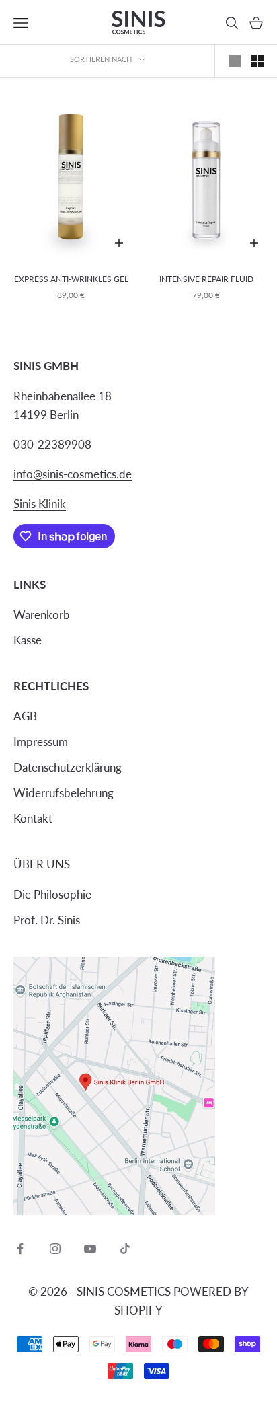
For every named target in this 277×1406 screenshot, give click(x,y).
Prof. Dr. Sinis (46, 920)
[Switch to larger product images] (235, 61)
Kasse (27, 640)
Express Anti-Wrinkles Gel (71, 279)
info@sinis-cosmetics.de (72, 474)
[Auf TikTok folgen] (125, 1248)
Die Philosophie (52, 894)
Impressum (40, 742)
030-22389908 (52, 444)
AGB (25, 716)
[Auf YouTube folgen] (90, 1248)
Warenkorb (41, 614)
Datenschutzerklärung (67, 767)
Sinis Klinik (39, 503)
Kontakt (32, 818)
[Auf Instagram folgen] (55, 1248)
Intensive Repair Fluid (206, 279)
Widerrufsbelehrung (63, 793)
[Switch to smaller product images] (257, 61)
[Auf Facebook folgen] (20, 1248)
